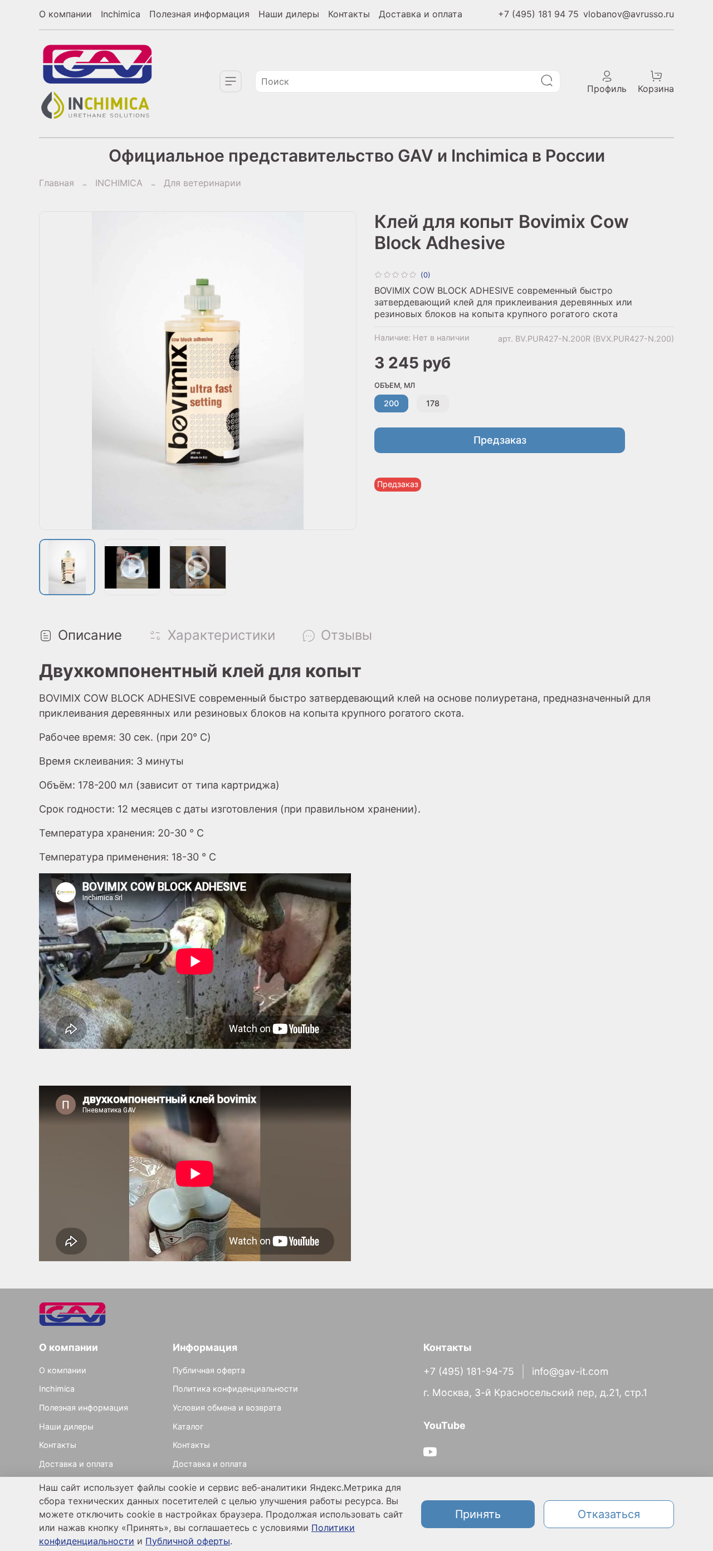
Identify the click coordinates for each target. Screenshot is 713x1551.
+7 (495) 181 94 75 (538, 14)
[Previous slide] (56, 370)
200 (391, 403)
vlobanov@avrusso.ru (628, 14)
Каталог (188, 1426)
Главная (56, 182)
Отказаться (609, 1514)
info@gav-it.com (570, 1371)
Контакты (349, 14)
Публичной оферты (187, 1541)
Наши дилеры (288, 14)
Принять (478, 1514)
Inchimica (120, 14)
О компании (65, 14)
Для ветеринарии (202, 182)
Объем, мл (394, 385)
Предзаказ (499, 440)
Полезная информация (199, 14)
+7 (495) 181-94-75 (468, 1371)
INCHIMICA (119, 182)
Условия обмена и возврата (227, 1407)
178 (432, 403)
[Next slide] (338, 370)
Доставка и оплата (420, 14)
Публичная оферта (209, 1370)
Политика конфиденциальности (235, 1388)
